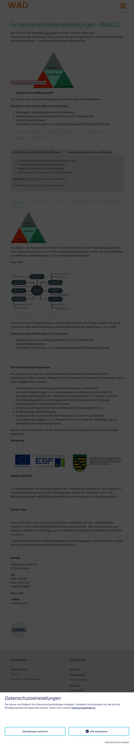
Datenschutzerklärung (83, 707)
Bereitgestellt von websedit (117, 742)
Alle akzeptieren (99, 731)
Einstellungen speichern (35, 731)
